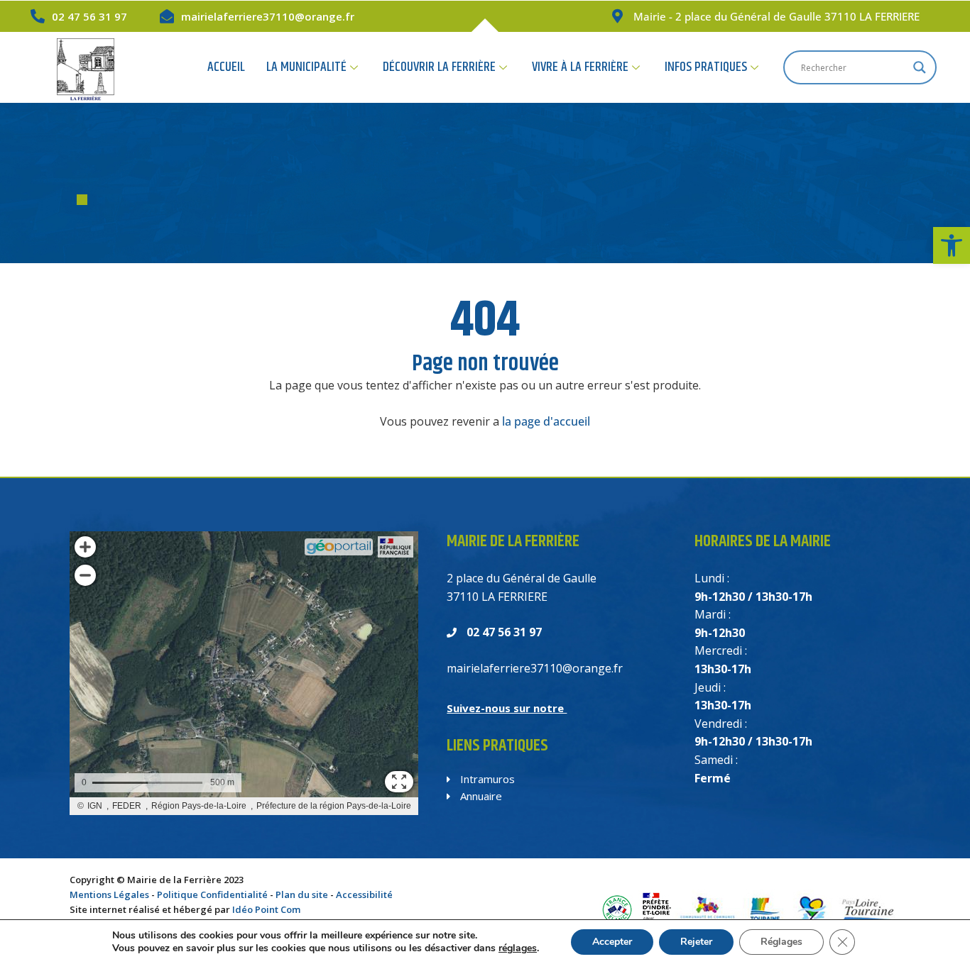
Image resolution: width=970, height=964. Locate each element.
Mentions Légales (109, 894)
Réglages (781, 941)
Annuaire (479, 796)
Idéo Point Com (266, 909)
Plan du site (302, 894)
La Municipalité (306, 67)
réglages (517, 948)
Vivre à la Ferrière (580, 67)
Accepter (612, 941)
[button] (951, 245)
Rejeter (696, 941)
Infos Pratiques (706, 67)
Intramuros (486, 779)
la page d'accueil (546, 421)
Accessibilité (364, 894)
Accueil (226, 67)
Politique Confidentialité (212, 894)
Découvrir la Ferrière (439, 67)
